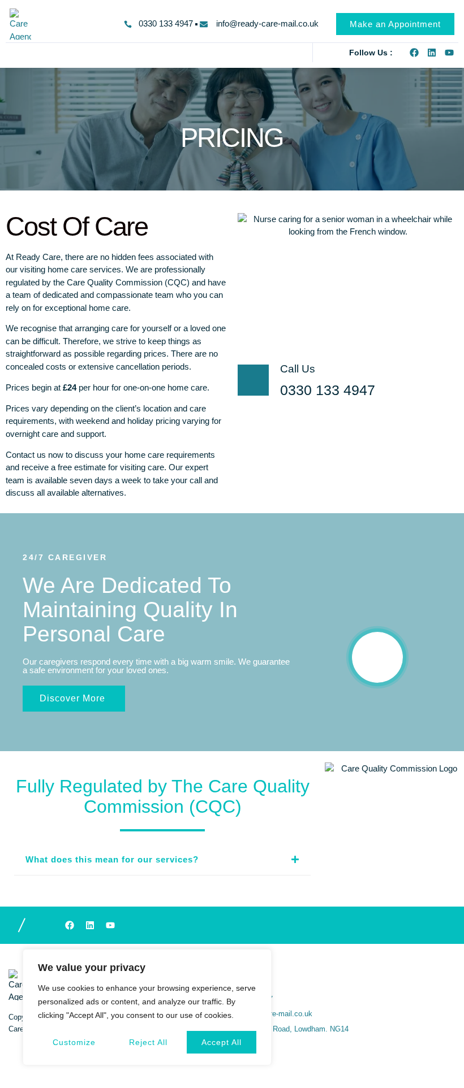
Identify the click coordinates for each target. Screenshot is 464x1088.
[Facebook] (414, 52)
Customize (74, 1042)
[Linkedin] (431, 52)
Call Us (297, 369)
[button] (14, 52)
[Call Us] (253, 380)
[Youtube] (449, 52)
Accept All (221, 1042)
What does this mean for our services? (112, 859)
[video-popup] (377, 657)
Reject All (148, 1042)
